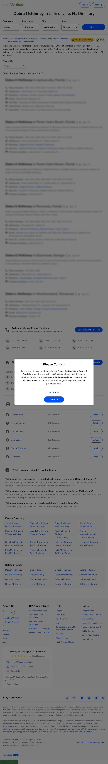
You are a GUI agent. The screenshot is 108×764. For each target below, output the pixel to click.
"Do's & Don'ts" (33, 380)
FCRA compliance (63, 377)
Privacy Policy (64, 371)
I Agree (55, 392)
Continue (54, 399)
